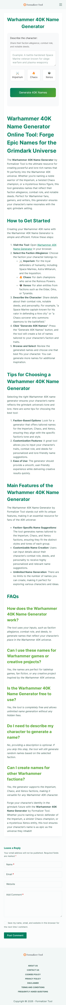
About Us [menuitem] (33, 966)
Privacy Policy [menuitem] (33, 979)
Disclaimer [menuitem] (33, 983)
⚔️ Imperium (17, 75)
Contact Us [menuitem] (33, 970)
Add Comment (14, 894)
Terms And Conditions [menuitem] (33, 987)
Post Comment (15, 935)
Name (10, 864)
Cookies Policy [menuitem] (33, 974)
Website (10, 884)
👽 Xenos (49, 75)
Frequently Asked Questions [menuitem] (33, 991)
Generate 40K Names (33, 92)
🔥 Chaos (33, 75)
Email (10, 874)
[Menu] (60, 4)
